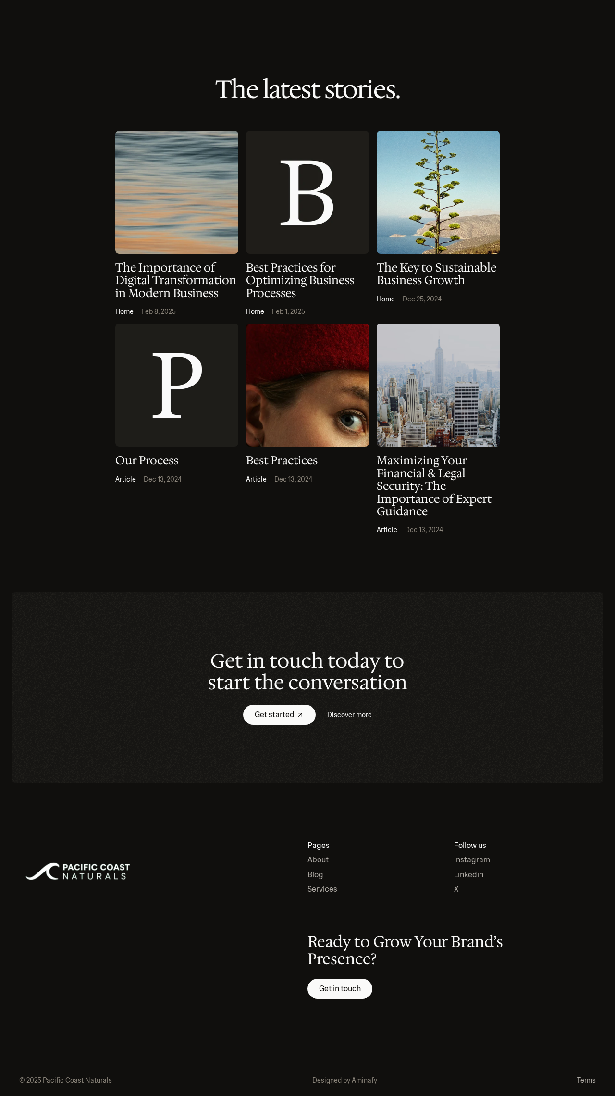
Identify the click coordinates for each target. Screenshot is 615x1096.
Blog (315, 875)
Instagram (472, 860)
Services (322, 889)
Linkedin (468, 875)
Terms (586, 1080)
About (318, 860)
